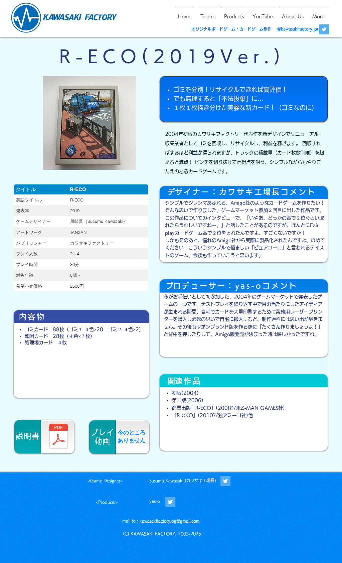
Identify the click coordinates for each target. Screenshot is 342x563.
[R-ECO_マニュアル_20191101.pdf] (58, 437)
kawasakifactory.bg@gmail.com (170, 521)
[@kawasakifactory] (225, 481)
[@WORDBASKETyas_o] (170, 502)
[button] (89, 123)
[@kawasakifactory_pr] (324, 29)
